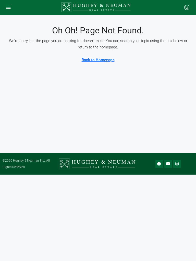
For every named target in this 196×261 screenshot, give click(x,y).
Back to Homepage (98, 60)
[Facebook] (159, 164)
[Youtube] (168, 164)
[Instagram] (177, 164)
